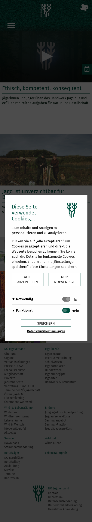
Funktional (24, 310)
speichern (46, 323)
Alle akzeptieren (27, 279)
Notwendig (24, 299)
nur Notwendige (64, 279)
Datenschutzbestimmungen (46, 331)
